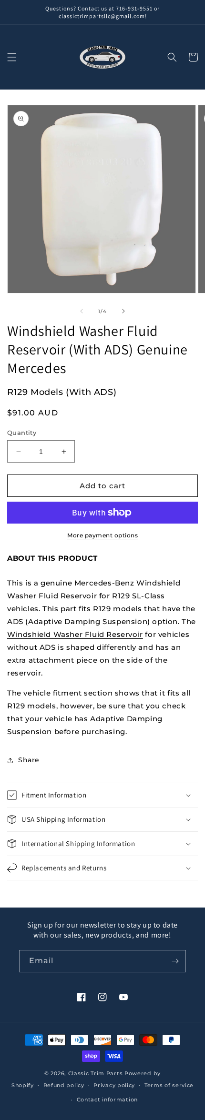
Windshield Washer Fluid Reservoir (75, 634)
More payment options (102, 535)
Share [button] (29, 760)
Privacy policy (114, 1085)
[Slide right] (123, 311)
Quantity (21, 432)
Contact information (107, 1099)
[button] (11, 57)
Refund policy (63, 1085)
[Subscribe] (174, 961)
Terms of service (169, 1085)
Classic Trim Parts (95, 1073)
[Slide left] (81, 311)
